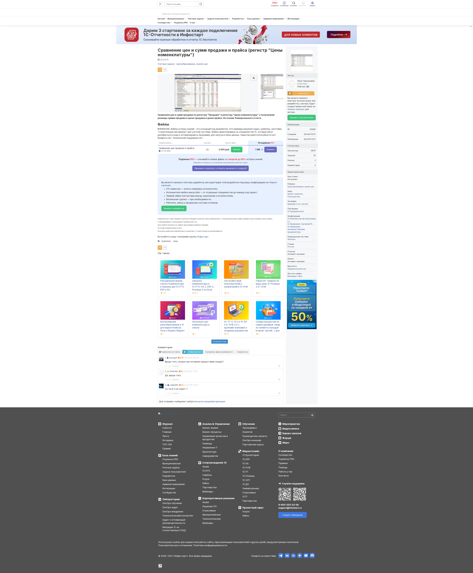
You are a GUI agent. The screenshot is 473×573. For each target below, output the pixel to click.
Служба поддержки (293, 483)
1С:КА (245, 463)
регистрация (204, 401)
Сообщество (169, 492)
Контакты (283, 475)
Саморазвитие (210, 456)
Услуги (205, 479)
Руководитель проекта (254, 436)
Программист (249, 428)
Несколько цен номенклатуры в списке (201, 324)
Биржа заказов (291, 433)
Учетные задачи (170, 467)
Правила (283, 463)
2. (166, 371)
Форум (286, 438)
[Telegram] (280, 556)
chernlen (173, 371)
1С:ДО (245, 484)
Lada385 (173, 385)
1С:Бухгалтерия (250, 455)
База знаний (170, 455)
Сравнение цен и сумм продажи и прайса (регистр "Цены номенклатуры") (220, 52)
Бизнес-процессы (211, 432)
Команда (207, 443)
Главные (166, 432)
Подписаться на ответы (170, 352)
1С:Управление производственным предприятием (296, 229)
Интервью (167, 440)
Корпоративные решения (218, 498)
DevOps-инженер (251, 440)
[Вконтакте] (287, 556)
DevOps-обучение (172, 503)
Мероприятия (291, 423)
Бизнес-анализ (210, 428)
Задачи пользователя (174, 471)
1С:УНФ (246, 467)
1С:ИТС (206, 470)
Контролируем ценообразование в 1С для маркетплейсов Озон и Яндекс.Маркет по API (172, 327)
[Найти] (312, 415)
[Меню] (160, 4)
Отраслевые (209, 510)
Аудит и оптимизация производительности (173, 521)
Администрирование (173, 484)
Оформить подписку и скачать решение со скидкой (220, 168)
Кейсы (205, 483)
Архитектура (209, 451)
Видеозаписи (290, 428)
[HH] (293, 556)
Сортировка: (218, 352)
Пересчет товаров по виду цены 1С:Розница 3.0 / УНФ (268, 283)
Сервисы (207, 475)
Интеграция (168, 488)
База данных (169, 480)
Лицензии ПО (209, 506)
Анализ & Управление (216, 423)
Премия (166, 448)
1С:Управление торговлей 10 (300, 224)
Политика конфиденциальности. (210, 545)
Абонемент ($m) (294, 276)
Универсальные (250, 488)
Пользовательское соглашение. (175, 545)
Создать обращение (293, 515)
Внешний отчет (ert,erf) (297, 204)
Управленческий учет (296, 269)
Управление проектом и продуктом (215, 438)
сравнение (166, 241)
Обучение (248, 423)
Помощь (282, 467)
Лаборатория (171, 499)
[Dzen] (299, 556)
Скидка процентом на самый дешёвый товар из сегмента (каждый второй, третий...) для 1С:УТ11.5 (268, 327)
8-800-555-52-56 (288, 504)
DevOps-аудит (170, 507)
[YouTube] (305, 556)
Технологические (211, 519)
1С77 (244, 496)
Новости (167, 428)
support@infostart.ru (290, 508)
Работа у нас (285, 471)
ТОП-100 (167, 444)
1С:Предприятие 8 (295, 211)
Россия (290, 246)
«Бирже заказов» (296, 109)
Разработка (168, 476)
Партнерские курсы (253, 444)
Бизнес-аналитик (295, 194)
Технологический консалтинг (177, 515)
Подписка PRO (170, 459)
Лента (165, 436)
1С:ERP (246, 459)
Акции (205, 466)
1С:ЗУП (246, 480)
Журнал (167, 423)
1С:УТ (245, 471)
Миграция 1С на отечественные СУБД (174, 529)
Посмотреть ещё (219, 341)
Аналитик (247, 432)
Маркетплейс (251, 451)
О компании (285, 451)
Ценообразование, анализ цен (300, 186)
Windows (291, 239)
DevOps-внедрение (172, 511)
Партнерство (209, 487)
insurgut (173, 358)
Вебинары (207, 491)
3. (166, 385)
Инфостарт (203, 236)
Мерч (285, 442)
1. (165, 358)
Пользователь (293, 196)
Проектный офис (253, 507)
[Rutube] (312, 556)
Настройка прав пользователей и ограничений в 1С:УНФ (236, 283)
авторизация (218, 401)
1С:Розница (248, 476)
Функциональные (171, 463)
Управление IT (210, 447)
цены (175, 241)
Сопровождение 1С (214, 462)
